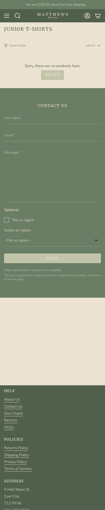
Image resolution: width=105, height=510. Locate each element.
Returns (10, 420)
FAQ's (9, 427)
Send (52, 258)
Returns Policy (16, 447)
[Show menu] (7, 16)
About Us (12, 399)
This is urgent (23, 219)
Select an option (17, 230)
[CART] (98, 16)
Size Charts (13, 413)
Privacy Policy (78, 275)
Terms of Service (18, 468)
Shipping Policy (16, 454)
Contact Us (13, 406)
